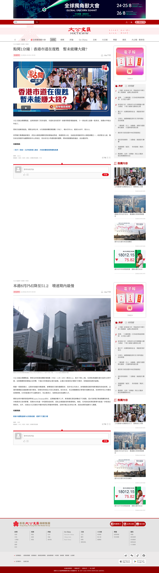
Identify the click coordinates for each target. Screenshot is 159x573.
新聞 (23, 44)
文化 (82, 534)
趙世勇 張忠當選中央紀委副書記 (129, 133)
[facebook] (107, 424)
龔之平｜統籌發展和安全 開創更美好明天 (131, 113)
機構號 (99, 539)
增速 (27, 424)
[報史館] (137, 524)
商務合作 (84, 568)
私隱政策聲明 (68, 568)
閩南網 (67, 555)
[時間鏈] (126, 86)
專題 (115, 532)
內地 (16, 537)
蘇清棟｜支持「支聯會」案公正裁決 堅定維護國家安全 (131, 155)
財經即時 (17, 292)
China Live (67, 537)
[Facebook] (107, 158)
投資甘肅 (26, 561)
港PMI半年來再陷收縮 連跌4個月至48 (128, 269)
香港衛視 (33, 555)
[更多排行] (116, 86)
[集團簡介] (112, 524)
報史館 (142, 524)
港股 (27, 158)
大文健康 (133, 544)
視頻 (32, 532)
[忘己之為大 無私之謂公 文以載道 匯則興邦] (119, 32)
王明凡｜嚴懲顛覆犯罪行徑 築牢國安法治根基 (130, 120)
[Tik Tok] (138, 555)
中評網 (57, 555)
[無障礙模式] (131, 22)
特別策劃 (116, 537)
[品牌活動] (125, 524)
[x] (110, 158)
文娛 (82, 532)
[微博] (103, 158)
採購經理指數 (34, 158)
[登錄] (127, 22)
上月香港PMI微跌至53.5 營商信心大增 (128, 187)
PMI (40, 158)
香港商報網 (26, 555)
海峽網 (62, 555)
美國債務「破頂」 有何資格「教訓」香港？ (131, 148)
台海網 (72, 555)
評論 (105, 175)
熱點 (32, 534)
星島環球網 (50, 555)
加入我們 (92, 568)
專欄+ (132, 534)
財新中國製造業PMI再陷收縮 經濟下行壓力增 (30, 416)
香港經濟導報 (42, 555)
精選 (32, 539)
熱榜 (120, 86)
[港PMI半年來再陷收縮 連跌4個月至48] (130, 259)
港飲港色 (83, 542)
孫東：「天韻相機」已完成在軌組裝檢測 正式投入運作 (131, 98)
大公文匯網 (16, 44)
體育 (82, 537)
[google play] (139, 561)
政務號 (99, 534)
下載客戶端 (141, 22)
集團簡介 (117, 524)
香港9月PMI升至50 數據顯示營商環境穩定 (129, 215)
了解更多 (130, 79)
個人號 (99, 537)
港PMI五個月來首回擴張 (123, 242)
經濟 (23, 158)
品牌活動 (130, 524)
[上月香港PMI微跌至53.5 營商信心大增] (130, 176)
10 (116, 154)
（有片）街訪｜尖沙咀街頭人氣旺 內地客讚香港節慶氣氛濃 (35, 150)
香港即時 (17, 55)
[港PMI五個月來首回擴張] (130, 231)
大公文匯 (79, 30)
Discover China (69, 534)
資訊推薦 (133, 537)
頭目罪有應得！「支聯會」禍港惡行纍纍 (131, 141)
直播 (32, 537)
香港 (27, 44)
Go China (67, 532)
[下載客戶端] (136, 22)
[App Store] (125, 561)
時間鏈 (131, 86)
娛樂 (82, 539)
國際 (16, 544)
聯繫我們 (77, 568)
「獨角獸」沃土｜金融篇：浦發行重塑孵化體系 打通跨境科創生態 (131, 127)
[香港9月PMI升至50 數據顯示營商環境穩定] (130, 204)
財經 (27, 281)
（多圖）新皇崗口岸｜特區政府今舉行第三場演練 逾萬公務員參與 (131, 91)
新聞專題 (116, 534)
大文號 (99, 532)
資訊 (131, 532)
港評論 (50, 539)
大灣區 (16, 539)
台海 (16, 542)
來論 (49, 537)
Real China (67, 539)
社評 (49, 534)
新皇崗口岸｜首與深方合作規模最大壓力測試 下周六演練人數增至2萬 (131, 105)
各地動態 (133, 539)
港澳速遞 (133, 542)
